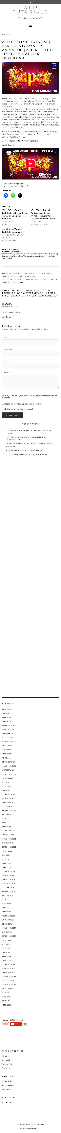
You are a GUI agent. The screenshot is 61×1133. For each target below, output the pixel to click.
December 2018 (8, 972)
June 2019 (6, 948)
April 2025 (6, 717)
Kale (22, 1128)
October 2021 (8, 843)
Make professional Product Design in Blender (26, 454)
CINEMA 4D (7, 1081)
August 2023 (7, 778)
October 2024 (8, 738)
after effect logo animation (39, 254)
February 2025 (8, 725)
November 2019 (9, 928)
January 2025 (8, 729)
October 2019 (8, 932)
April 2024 (6, 754)
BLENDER (6, 1089)
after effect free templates (22, 254)
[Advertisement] (30, 577)
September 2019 (9, 936)
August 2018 (7, 989)
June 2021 (6, 859)
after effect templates (15, 256)
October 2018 (8, 981)
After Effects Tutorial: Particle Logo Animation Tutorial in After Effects (12, 232)
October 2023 (8, 770)
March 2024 (7, 758)
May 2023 (6, 790)
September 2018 (9, 985)
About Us (6, 1056)
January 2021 (8, 875)
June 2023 (6, 786)
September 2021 (9, 847)
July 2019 (6, 944)
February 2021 (8, 871)
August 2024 (7, 746)
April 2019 (6, 956)
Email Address (9, 349)
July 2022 (6, 819)
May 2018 (6, 1001)
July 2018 (6, 993)
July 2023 (6, 782)
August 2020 (7, 896)
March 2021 (7, 867)
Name (5, 337)
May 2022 (6, 823)
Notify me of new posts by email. (18, 409)
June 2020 (6, 904)
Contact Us (6, 1060)
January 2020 (8, 920)
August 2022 (7, 814)
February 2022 (8, 831)
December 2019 (8, 924)
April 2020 (6, 912)
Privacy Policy (8, 1064)
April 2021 (6, 863)
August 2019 (7, 940)
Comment (6, 373)
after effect (9, 254)
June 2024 (6, 750)
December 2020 (8, 879)
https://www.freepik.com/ (27, 141)
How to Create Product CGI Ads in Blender (25, 450)
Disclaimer (6, 1068)
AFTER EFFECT (16, 251)
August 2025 (7, 709)
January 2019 (8, 968)
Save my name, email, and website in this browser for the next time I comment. (30, 397)
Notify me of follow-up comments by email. (23, 404)
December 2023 (8, 762)
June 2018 (6, 997)
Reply (8, 317)
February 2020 (8, 916)
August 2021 (7, 851)
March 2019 (7, 960)
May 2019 (6, 952)
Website (6, 361)
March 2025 (7, 721)
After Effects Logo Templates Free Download (37, 256)
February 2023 (8, 794)
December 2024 (8, 733)
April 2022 (6, 827)
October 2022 (8, 806)
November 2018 (9, 976)
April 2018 (6, 1005)
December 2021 (8, 835)
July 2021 (6, 855)
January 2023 (8, 798)
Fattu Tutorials (30, 9)
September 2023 (9, 774)
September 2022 (9, 810)
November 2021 (9, 839)
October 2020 (8, 887)
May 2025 (6, 713)
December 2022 (8, 802)
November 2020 (9, 883)
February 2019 (8, 964)
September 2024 (9, 742)
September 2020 (9, 891)
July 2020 (6, 899)
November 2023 (9, 766)
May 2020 (6, 908)
